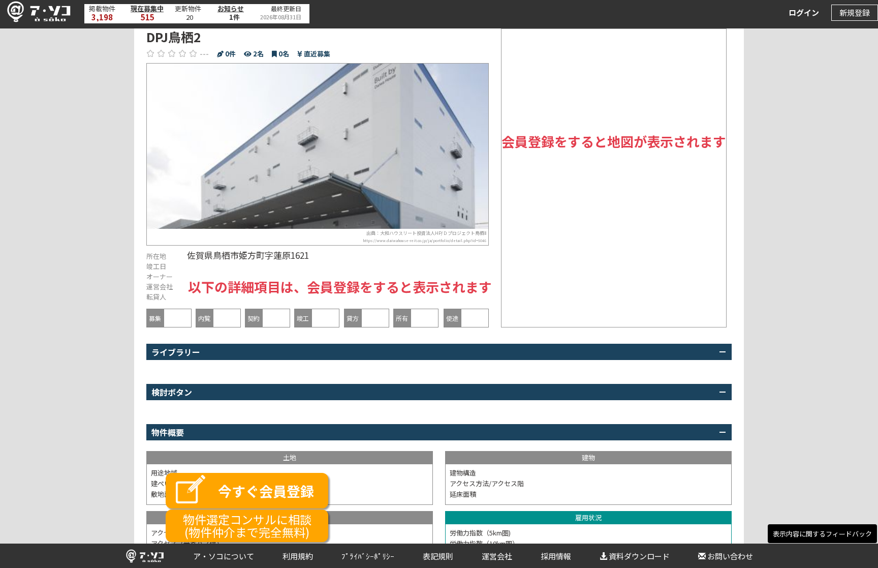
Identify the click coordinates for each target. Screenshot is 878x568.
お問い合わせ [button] (730, 556)
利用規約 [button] (298, 556)
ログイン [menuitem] (804, 12)
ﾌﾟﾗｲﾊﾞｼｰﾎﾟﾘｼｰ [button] (367, 556)
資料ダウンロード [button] (639, 556)
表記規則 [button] (438, 556)
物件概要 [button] (167, 432)
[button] (36, 11)
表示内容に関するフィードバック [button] (822, 534)
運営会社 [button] (497, 556)
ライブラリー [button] (175, 352)
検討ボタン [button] (171, 392)
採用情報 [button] (556, 556)
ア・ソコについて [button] (223, 556)
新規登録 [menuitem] (854, 12)
